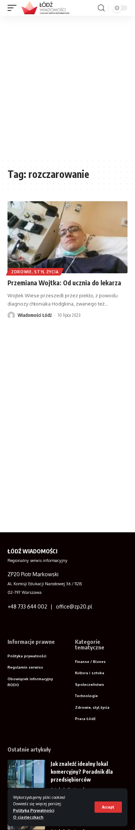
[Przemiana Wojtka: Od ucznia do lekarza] (68, 237)
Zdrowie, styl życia (34, 272)
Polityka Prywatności (33, 810)
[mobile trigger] (14, 8)
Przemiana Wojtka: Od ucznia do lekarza (64, 283)
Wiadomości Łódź (35, 315)
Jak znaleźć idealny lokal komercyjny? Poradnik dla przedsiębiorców (82, 772)
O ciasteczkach (28, 817)
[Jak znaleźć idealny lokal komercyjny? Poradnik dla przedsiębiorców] (26, 774)
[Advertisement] (67, 87)
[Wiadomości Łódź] (47, 8)
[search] (101, 8)
